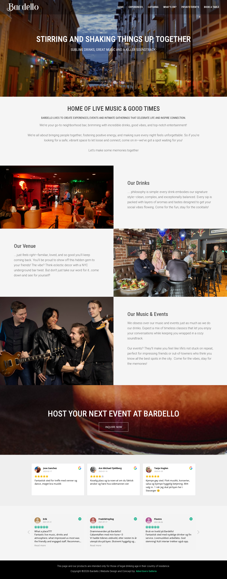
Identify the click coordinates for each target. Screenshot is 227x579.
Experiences (136, 7)
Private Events (190, 7)
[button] (198, 533)
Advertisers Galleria (146, 571)
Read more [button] (40, 545)
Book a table (211, 7)
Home (121, 7)
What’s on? (170, 7)
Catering (153, 7)
